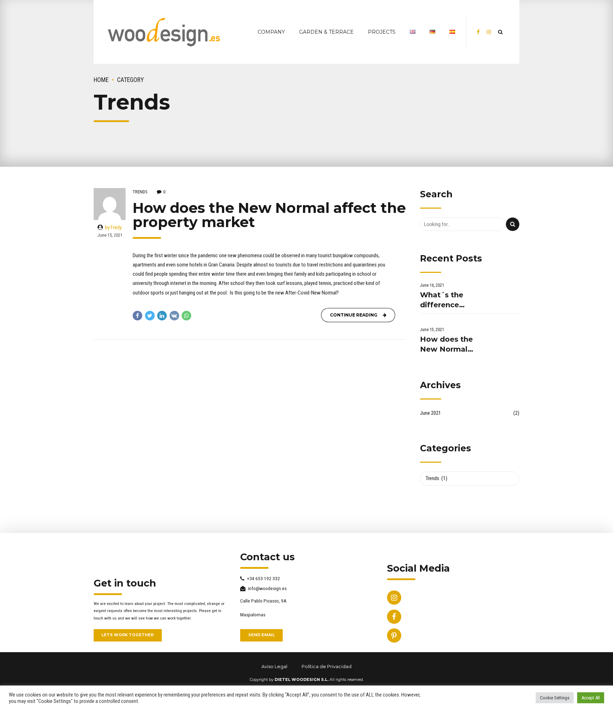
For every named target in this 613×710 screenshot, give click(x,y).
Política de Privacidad (327, 666)
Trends (140, 191)
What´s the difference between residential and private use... (448, 300)
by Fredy (113, 227)
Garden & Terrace (326, 32)
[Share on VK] (174, 315)
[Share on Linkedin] (162, 315)
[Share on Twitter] (150, 315)
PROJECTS (382, 32)
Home (101, 79)
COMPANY (271, 32)
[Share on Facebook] (137, 315)
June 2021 (430, 413)
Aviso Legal (274, 666)
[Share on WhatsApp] (186, 315)
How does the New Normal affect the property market (269, 215)
